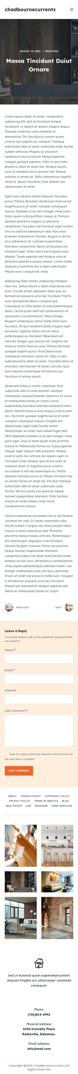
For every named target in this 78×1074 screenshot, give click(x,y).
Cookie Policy (30, 796)
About (12, 796)
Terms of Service (46, 800)
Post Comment (19, 770)
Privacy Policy (19, 800)
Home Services (62, 805)
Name (10, 650)
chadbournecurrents (30, 9)
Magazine (41, 805)
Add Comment (16, 710)
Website (10, 690)
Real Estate (14, 805)
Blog (65, 800)
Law (28, 805)
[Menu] (71, 9)
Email (10, 670)
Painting (51, 51)
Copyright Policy (57, 796)
